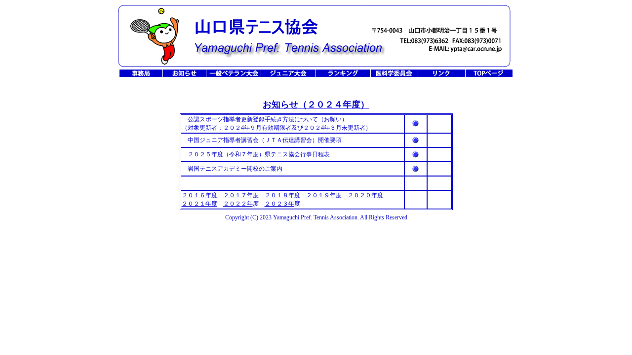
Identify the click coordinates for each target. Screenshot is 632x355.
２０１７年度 (241, 195)
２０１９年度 (324, 195)
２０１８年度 (282, 195)
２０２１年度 (199, 203)
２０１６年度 (199, 195)
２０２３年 (279, 203)
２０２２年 (238, 203)
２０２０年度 (365, 195)
